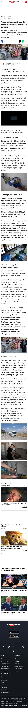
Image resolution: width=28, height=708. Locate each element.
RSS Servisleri (18, 671)
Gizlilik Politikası (5, 692)
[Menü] (1, 2)
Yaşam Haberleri (5, 666)
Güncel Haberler (5, 658)
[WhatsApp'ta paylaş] (23, 41)
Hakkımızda (4, 680)
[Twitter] (4, 646)
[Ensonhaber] (14, 2)
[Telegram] (23, 646)
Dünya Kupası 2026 (5, 673)
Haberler (3, 16)
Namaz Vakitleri (19, 666)
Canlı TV (17, 658)
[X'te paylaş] (20, 41)
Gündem (9, 16)
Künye (2, 682)
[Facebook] (18, 646)
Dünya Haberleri (5, 668)
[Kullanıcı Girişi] (23, 1)
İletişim (2, 685)
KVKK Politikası (4, 690)
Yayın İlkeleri (4, 687)
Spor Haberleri (4, 661)
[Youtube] (13, 646)
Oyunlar (17, 663)
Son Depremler (18, 668)
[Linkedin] (13, 650)
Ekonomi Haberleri (5, 663)
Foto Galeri (17, 661)
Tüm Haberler (4, 671)
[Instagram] (8, 646)
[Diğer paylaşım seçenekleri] (26, 41)
